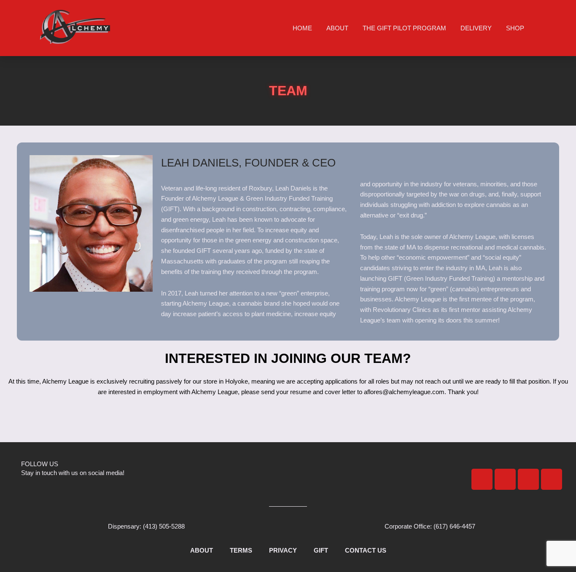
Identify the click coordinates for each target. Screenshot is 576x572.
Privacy (283, 550)
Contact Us (365, 550)
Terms (241, 550)
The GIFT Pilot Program (404, 28)
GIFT (321, 550)
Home (302, 28)
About (337, 28)
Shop (515, 28)
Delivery (476, 28)
